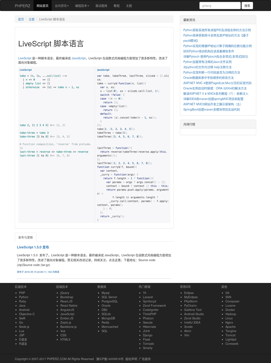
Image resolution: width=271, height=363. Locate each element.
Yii (144, 293)
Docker (230, 310)
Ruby (22, 301)
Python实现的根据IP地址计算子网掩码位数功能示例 (217, 46)
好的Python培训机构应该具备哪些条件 (208, 51)
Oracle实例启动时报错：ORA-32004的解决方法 (215, 88)
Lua (21, 331)
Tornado (148, 343)
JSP (21, 335)
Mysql (105, 293)
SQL (105, 331)
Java (22, 305)
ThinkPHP (149, 314)
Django (147, 335)
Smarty (147, 348)
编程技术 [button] (81, 5)
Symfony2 (149, 301)
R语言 (23, 343)
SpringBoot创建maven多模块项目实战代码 (211, 109)
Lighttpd (230, 339)
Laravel (148, 297)
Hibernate (149, 326)
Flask (146, 339)
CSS (63, 335)
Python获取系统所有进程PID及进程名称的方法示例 (217, 30)
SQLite (106, 314)
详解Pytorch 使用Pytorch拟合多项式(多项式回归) (215, 56)
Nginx (229, 322)
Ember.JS (66, 318)
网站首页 (44, 5)
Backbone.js (68, 326)
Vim (186, 335)
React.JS (66, 301)
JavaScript (79, 58)
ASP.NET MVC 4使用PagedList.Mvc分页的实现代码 (217, 83)
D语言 (23, 339)
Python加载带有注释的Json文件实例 (207, 62)
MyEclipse (191, 297)
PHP (22, 293)
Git (227, 293)
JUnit (146, 331)
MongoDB (108, 318)
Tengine (230, 331)
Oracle (106, 305)
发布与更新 (25, 237)
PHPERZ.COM (57, 359)
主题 (129, 5)
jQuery (64, 293)
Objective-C (27, 314)
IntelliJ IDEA (192, 322)
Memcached (110, 326)
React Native (68, 305)
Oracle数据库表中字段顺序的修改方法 (208, 77)
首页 (21, 19)
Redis (105, 322)
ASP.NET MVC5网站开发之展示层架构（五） (213, 104)
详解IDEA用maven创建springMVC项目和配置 (213, 99)
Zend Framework (154, 305)
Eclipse (189, 293)
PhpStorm (191, 301)
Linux (229, 318)
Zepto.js (65, 322)
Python (23, 297)
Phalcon (148, 318)
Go (21, 322)
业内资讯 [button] (61, 5)
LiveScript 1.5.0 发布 (33, 247)
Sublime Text (193, 310)
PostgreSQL (110, 301)
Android (24, 310)
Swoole (148, 322)
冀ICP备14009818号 (110, 359)
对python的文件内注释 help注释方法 (207, 67)
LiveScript (24, 58)
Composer (232, 301)
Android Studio (194, 314)
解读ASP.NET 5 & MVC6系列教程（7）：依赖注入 (215, 93)
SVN (228, 297)
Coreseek (231, 343)
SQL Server (109, 297)
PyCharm (190, 305)
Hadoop (230, 314)
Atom (187, 331)
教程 (117, 5)
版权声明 (131, 359)
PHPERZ (22, 5)
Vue (62, 331)
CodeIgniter (151, 310)
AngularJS (67, 310)
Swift (22, 318)
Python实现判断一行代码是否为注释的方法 (211, 72)
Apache (230, 326)
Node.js (24, 326)
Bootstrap (66, 297)
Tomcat (230, 335)
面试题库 (101, 5)
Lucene (230, 305)
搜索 (247, 5)
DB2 (104, 310)
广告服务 (145, 359)
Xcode (188, 326)
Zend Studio (192, 318)
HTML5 (65, 339)
